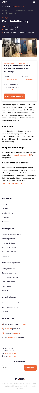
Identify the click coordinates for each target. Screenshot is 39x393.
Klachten (5, 290)
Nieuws (4, 204)
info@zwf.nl (28, 79)
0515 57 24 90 (19, 7)
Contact (9, 90)
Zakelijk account (8, 269)
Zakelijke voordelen (9, 273)
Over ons (5, 217)
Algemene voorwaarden (11, 303)
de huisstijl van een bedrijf (21, 155)
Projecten (6, 209)
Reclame (5, 256)
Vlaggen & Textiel (9, 247)
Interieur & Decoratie (10, 243)
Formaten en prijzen (10, 277)
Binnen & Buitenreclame (11, 234)
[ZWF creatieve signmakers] (15, 2)
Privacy (5, 312)
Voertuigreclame (8, 239)
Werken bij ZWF (8, 213)
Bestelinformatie (8, 282)
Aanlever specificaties (10, 307)
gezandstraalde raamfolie (12, 183)
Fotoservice (6, 286)
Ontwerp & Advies (9, 252)
